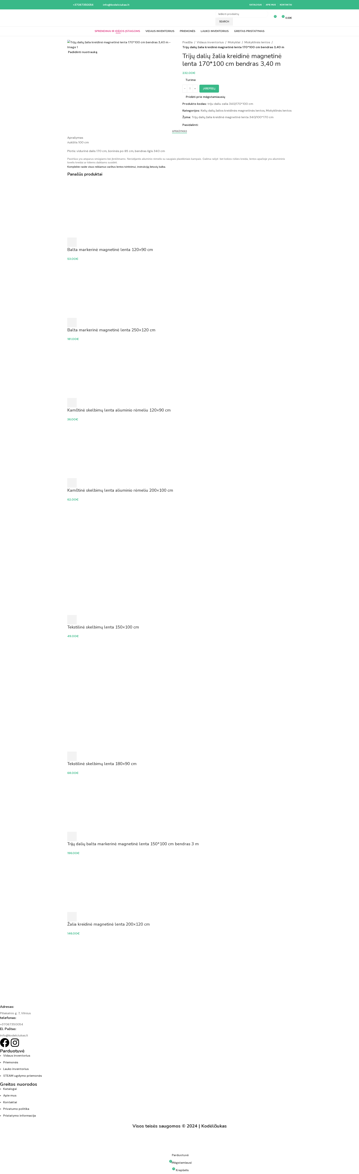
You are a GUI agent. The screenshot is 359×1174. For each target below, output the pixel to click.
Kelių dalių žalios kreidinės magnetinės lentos (233, 111)
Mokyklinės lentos (257, 42)
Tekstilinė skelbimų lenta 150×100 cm (103, 627)
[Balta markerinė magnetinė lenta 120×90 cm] (179, 209)
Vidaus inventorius (210, 42)
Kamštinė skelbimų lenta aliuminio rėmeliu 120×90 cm (119, 410)
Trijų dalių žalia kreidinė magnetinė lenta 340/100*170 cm (232, 117)
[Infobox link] (80, 5)
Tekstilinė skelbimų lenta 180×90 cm (102, 764)
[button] (72, 242)
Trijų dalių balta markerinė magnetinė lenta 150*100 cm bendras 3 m (133, 844)
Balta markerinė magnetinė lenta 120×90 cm (110, 250)
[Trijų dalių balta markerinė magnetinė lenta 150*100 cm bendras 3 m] (179, 803)
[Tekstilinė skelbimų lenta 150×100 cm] (179, 530)
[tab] (179, 131)
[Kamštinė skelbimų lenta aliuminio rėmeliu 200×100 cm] (179, 450)
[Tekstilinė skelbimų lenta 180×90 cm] (179, 667)
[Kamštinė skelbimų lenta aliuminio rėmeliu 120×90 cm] (179, 369)
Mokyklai (234, 42)
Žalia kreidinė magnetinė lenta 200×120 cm (108, 924)
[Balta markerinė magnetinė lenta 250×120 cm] (179, 289)
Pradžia (187, 42)
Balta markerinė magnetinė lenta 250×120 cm (111, 330)
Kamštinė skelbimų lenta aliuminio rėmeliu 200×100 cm (120, 490)
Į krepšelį (209, 88)
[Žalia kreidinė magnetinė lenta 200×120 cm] (179, 884)
